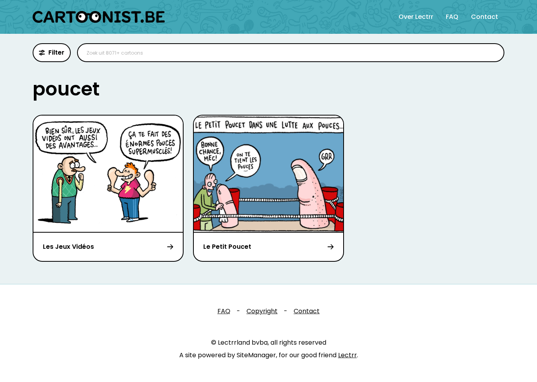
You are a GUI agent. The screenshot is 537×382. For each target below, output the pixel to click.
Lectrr (347, 355)
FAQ (452, 16)
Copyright (262, 311)
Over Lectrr (416, 16)
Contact (484, 16)
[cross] (493, 52)
